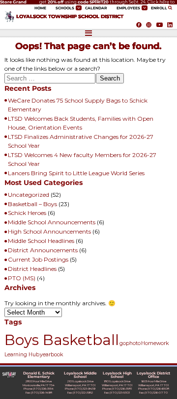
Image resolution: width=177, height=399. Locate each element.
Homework (155, 343)
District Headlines (32, 268)
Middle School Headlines (41, 240)
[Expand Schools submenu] (79, 7)
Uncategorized (28, 194)
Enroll (159, 8)
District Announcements (43, 250)
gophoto (130, 343)
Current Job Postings (38, 259)
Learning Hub (21, 354)
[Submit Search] (171, 8)
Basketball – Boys (32, 204)
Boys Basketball (61, 339)
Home (40, 8)
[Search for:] (50, 80)
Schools (65, 8)
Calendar (96, 8)
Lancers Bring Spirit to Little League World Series (76, 173)
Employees (128, 8)
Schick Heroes (27, 212)
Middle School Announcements (51, 222)
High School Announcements (49, 231)
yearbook (51, 354)
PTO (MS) (21, 278)
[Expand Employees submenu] (145, 7)
